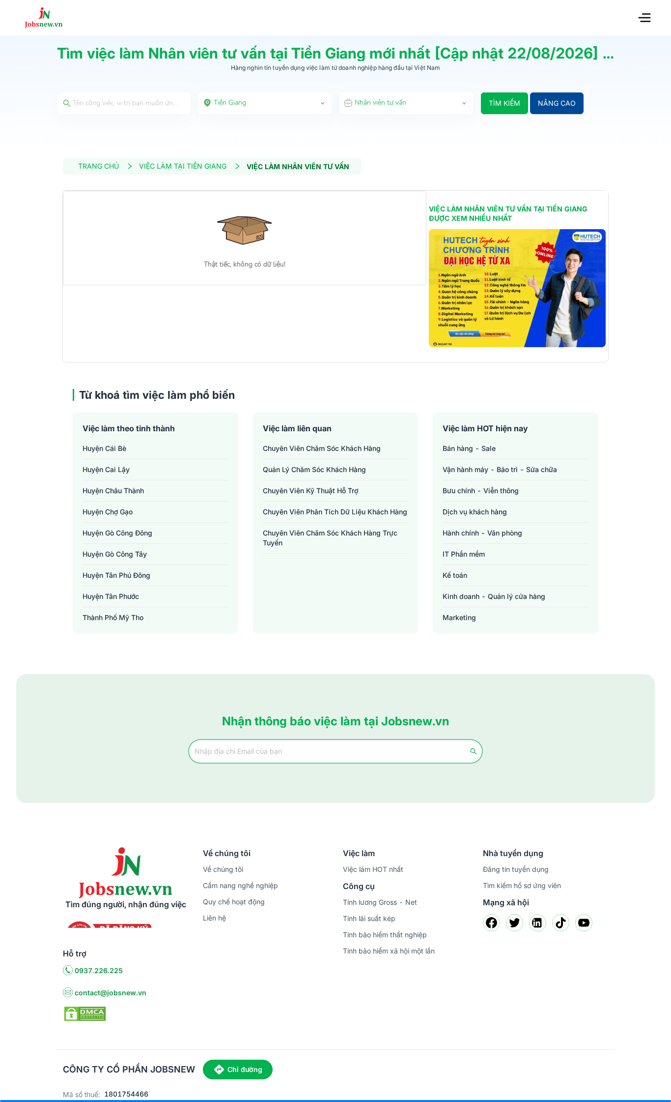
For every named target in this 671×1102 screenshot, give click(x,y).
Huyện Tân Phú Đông (116, 575)
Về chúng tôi (223, 869)
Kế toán (455, 575)
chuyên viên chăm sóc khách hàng (322, 448)
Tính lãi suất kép (369, 918)
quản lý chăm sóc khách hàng (314, 469)
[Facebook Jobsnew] (491, 922)
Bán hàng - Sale (469, 448)
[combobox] (265, 103)
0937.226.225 (99, 970)
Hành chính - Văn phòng (482, 533)
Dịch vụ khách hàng (475, 511)
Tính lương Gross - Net (380, 902)
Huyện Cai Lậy (106, 469)
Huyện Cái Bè (104, 448)
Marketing (459, 617)
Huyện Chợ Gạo (108, 511)
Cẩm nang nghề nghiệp (240, 885)
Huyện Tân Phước (111, 596)
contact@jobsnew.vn (110, 992)
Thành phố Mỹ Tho (113, 617)
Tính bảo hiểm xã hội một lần (389, 951)
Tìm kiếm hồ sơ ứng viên (522, 885)
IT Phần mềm (464, 554)
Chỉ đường (244, 1069)
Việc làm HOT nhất (373, 869)
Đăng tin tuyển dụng (516, 869)
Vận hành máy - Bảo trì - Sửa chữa (500, 469)
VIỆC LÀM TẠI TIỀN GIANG (182, 166)
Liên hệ (214, 918)
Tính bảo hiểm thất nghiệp (385, 934)
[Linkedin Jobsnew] (537, 922)
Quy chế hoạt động (234, 901)
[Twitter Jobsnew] (514, 922)
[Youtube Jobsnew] (583, 922)
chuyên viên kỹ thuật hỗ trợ (310, 490)
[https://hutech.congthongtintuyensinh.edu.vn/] (517, 288)
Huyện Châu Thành (113, 490)
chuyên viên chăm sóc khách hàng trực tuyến (330, 538)
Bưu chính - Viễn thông (481, 490)
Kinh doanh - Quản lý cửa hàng (494, 596)
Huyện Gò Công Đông (117, 533)
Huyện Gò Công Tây (115, 554)
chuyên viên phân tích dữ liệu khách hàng (335, 511)
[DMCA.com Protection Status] (85, 1013)
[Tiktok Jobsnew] (560, 922)
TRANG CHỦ (98, 166)
